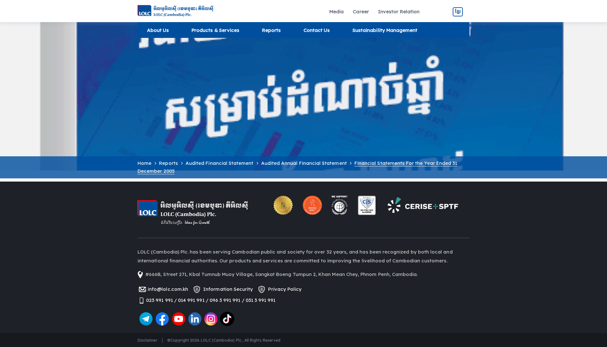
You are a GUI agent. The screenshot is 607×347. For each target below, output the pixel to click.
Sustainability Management (385, 30)
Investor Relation (399, 12)
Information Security (227, 289)
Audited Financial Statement (220, 163)
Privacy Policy (284, 289)
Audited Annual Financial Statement (304, 163)
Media (336, 12)
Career (361, 12)
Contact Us (317, 30)
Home (144, 163)
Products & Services (215, 30)
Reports (271, 30)
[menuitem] (336, 12)
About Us (158, 30)
